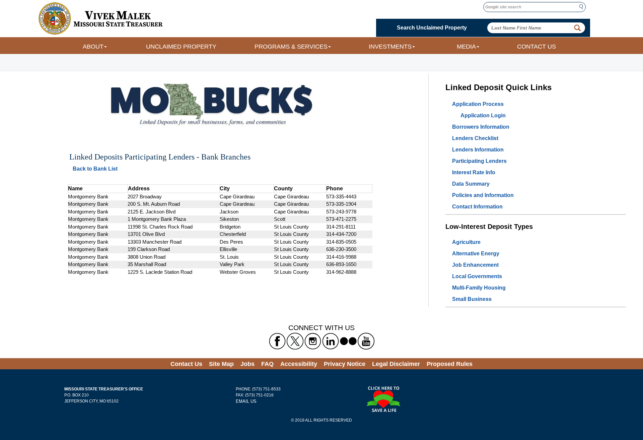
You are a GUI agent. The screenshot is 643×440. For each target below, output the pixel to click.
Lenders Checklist (475, 138)
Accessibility (298, 364)
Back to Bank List (95, 169)
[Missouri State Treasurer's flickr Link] (348, 340)
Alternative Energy (475, 253)
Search (583, 6)
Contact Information (477, 206)
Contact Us (186, 364)
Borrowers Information (480, 127)
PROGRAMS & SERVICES (291, 46)
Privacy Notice (344, 364)
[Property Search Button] (577, 27)
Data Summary (471, 184)
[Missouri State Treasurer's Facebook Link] (277, 340)
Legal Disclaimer (396, 364)
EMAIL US (246, 401)
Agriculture (466, 242)
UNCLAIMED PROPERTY (181, 46)
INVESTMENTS (390, 46)
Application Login (483, 115)
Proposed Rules (450, 364)
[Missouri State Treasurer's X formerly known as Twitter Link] (295, 340)
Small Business (472, 299)
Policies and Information (483, 195)
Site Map (221, 364)
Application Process (478, 104)
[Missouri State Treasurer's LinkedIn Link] (330, 340)
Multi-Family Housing (479, 288)
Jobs (247, 364)
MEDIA (466, 46)
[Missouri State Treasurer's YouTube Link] (366, 340)
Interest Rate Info (473, 172)
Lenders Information (478, 149)
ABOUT (93, 46)
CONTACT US (536, 46)
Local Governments (477, 276)
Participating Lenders (479, 161)
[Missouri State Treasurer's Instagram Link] (312, 340)
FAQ (267, 364)
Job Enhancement (475, 265)
